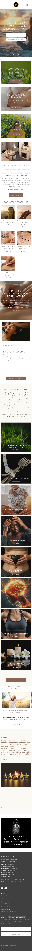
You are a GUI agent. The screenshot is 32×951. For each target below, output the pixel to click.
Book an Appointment (16, 35)
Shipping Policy (6, 906)
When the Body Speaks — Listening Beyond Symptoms (16, 711)
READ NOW (16, 724)
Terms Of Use (5, 904)
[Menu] (1, 4)
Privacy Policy (5, 901)
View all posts (15, 689)
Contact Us (4, 896)
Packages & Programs (16, 202)
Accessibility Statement (8, 911)
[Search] (5, 4)
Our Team (4, 898)
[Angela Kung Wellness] (16, 5)
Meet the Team (16, 195)
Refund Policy (5, 909)
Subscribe (16, 934)
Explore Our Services (16, 39)
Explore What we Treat (16, 680)
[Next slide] (30, 727)
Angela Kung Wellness (10, 945)
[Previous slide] (27, 727)
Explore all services (15, 378)
